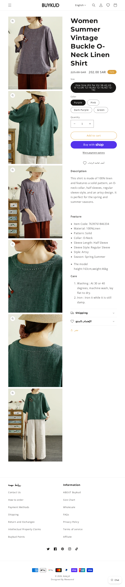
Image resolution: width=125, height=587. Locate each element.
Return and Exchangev (21, 521)
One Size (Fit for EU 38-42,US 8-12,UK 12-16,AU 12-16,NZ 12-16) (93, 87)
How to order (15, 499)
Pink (93, 102)
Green (101, 109)
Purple (78, 102)
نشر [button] (76, 330)
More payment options (94, 152)
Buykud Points (16, 536)
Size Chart (69, 499)
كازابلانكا (66, 576)
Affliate (67, 536)
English (79, 5)
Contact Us (14, 492)
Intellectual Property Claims (24, 529)
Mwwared (69, 579)
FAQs (66, 514)
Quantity (75, 117)
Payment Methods (18, 507)
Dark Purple (81, 109)
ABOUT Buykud (72, 492)
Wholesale (69, 507)
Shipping (13, 514)
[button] (9, 5)
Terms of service (73, 529)
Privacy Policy (71, 521)
